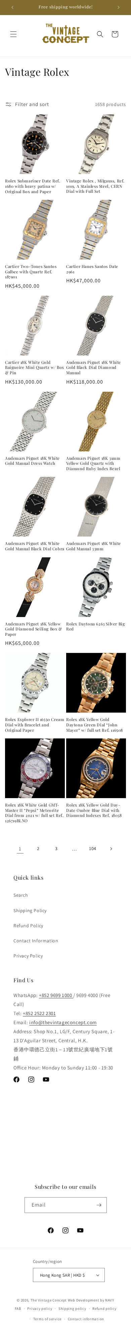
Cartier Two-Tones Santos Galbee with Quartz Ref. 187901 (30, 271)
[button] (13, 34)
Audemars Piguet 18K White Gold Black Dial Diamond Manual (93, 367)
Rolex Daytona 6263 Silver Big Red (95, 626)
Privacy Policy (28, 956)
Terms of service (47, 1319)
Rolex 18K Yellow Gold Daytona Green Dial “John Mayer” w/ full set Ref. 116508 (94, 724)
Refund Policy (28, 926)
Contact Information (35, 941)
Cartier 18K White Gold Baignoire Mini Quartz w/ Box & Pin (34, 367)
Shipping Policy (30, 910)
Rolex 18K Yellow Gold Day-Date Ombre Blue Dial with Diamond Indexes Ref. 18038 (94, 810)
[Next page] (110, 848)
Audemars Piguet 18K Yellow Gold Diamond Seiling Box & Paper (33, 629)
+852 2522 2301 (39, 1013)
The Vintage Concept (49, 1300)
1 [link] (20, 848)
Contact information (86, 1319)
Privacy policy (39, 1308)
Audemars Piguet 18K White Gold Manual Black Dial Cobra (34, 546)
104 (92, 848)
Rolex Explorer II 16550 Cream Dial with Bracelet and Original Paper (34, 724)
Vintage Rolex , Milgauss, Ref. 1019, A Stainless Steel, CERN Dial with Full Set (95, 186)
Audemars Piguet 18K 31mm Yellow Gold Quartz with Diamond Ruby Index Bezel (93, 463)
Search (20, 895)
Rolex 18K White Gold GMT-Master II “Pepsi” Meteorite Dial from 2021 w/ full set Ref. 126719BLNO (34, 812)
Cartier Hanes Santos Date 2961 (92, 269)
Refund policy (104, 1308)
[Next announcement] (118, 7)
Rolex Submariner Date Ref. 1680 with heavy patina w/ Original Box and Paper (32, 186)
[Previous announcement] (12, 7)
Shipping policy (72, 1308)
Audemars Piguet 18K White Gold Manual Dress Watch (32, 461)
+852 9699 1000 (56, 995)
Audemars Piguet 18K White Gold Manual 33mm (93, 546)
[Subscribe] (99, 1205)
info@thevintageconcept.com (63, 1022)
